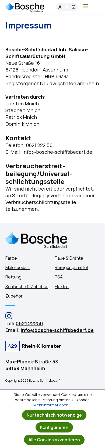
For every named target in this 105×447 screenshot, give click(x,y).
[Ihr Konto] (60, 7)
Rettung (13, 277)
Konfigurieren (54, 427)
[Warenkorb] (73, 7)
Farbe (11, 258)
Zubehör (14, 296)
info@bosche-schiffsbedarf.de (57, 330)
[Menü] (85, 7)
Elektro (62, 286)
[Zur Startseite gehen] (25, 7)
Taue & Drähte (69, 258)
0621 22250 (29, 323)
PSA (59, 277)
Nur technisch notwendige (54, 415)
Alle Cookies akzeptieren (54, 440)
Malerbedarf (17, 267)
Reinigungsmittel (71, 267)
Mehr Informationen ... (52, 404)
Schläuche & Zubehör (26, 286)
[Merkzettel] (66, 7)
